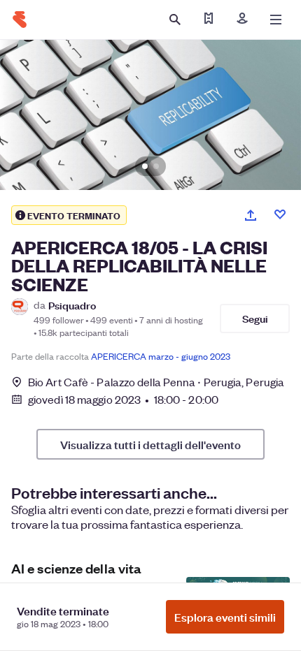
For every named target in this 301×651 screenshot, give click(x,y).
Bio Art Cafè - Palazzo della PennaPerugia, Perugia (156, 381)
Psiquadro (72, 305)
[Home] (19, 19)
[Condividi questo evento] (251, 215)
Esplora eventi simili (225, 616)
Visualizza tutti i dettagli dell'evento (150, 444)
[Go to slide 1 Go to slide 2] (150, 115)
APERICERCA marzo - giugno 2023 (160, 356)
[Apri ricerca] (175, 19)
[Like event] (280, 214)
